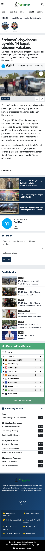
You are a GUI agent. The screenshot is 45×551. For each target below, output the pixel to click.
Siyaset (23, 12)
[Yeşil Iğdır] (7, 223)
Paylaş (6, 98)
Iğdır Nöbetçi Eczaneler (9, 515)
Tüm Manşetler (31, 527)
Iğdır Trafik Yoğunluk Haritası (31, 521)
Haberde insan (23, 310)
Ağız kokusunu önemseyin (26, 337)
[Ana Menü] (2, 4)
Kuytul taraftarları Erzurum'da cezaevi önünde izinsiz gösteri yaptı (29, 326)
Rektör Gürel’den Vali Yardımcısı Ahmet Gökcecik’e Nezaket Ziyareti (29, 293)
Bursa (20, 332)
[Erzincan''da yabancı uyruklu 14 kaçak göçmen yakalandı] (22, 83)
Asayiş (20, 321)
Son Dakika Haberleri (13, 533)
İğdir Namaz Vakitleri (13, 520)
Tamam (28, 548)
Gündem (13, 12)
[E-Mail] (16, 227)
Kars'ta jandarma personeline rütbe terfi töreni (30, 315)
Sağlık (31, 12)
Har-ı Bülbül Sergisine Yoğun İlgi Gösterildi (21, 18)
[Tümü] (42, 272)
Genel (4, 12)
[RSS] (24, 503)
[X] (20, 503)
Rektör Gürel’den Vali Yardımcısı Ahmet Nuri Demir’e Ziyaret (30, 304)
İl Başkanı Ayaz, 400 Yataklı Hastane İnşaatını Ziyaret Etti (28, 282)
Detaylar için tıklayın (22, 400)
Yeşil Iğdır (18, 222)
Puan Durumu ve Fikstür (10, 528)
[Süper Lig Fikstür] (42, 409)
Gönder (6, 259)
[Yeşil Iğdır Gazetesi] (22, 4)
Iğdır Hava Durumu (32, 513)
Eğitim (39, 12)
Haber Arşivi (30, 533)
